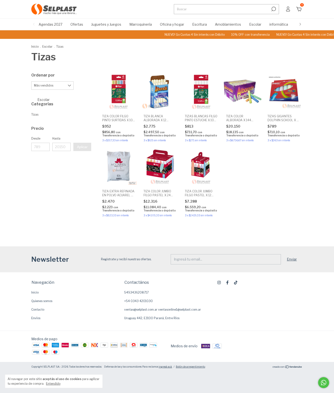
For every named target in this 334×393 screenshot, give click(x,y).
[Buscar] (273, 9)
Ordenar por (43, 75)
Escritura (199, 24)
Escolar (255, 24)
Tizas (34, 114)
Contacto (37, 309)
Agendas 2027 (50, 24)
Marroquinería (140, 24)
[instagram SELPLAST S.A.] (219, 282)
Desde (35, 138)
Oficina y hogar (172, 24)
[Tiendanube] (287, 367)
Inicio (35, 46)
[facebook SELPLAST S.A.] (227, 282)
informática (278, 24)
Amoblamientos (228, 24)
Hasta (56, 138)
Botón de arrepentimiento (190, 366)
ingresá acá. (165, 366)
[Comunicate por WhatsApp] (323, 382)
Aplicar (82, 147)
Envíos (35, 318)
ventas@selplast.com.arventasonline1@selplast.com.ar (162, 309)
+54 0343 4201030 (138, 301)
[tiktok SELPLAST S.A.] (236, 282)
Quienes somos (41, 301)
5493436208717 (136, 292)
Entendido (53, 383)
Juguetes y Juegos (106, 24)
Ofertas (76, 24)
